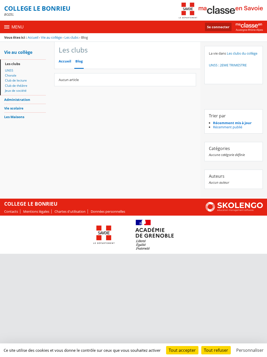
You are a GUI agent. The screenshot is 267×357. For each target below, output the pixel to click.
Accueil (33, 37)
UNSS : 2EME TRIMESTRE (228, 65)
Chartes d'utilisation (70, 211)
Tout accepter (182, 350)
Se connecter (218, 27)
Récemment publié (227, 127)
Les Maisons (14, 116)
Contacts (11, 211)
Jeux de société (16, 90)
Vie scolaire (13, 108)
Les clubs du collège (242, 53)
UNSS (9, 70)
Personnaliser (250, 350)
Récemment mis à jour (232, 123)
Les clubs (71, 37)
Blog (79, 61)
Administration (17, 99)
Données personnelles (108, 211)
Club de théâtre (16, 85)
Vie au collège (51, 37)
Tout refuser (216, 350)
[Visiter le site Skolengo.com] (234, 210)
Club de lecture (16, 80)
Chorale (10, 75)
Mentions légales (36, 211)
